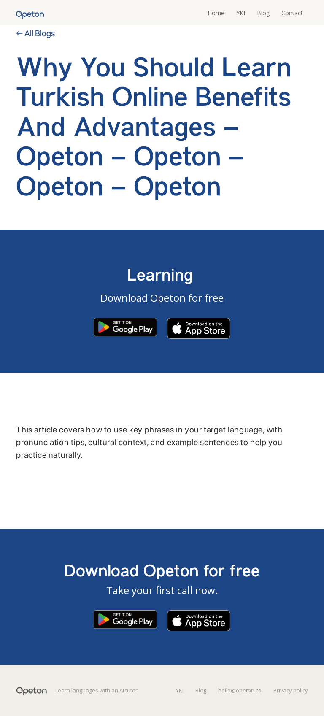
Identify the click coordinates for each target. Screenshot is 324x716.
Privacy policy (290, 690)
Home (216, 13)
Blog (263, 13)
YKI (240, 13)
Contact (292, 13)
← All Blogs (35, 33)
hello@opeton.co (240, 690)
